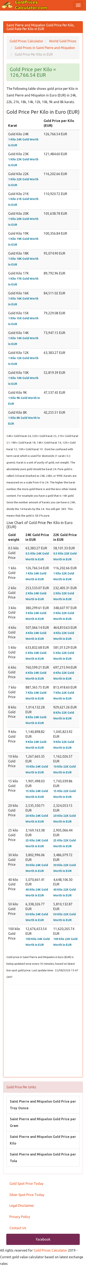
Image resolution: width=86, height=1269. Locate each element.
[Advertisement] (43, 1031)
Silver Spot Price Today (26, 1195)
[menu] (78, 5)
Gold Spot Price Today (26, 1183)
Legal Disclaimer (21, 1205)
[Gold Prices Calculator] (24, 5)
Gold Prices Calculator (50, 1250)
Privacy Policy (19, 1217)
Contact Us (17, 1228)
